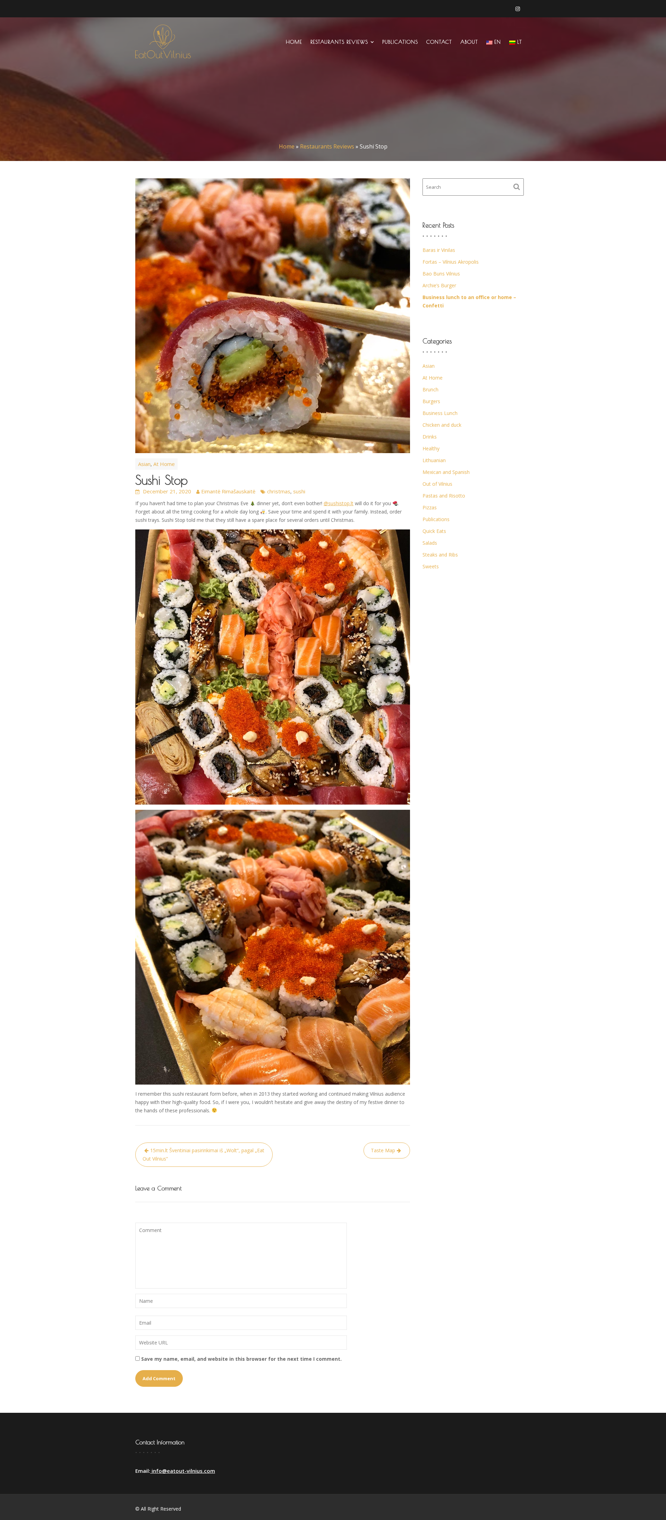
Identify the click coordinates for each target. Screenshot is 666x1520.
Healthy (430, 448)
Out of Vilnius (437, 484)
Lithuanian (434, 460)
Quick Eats (434, 531)
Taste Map (383, 1150)
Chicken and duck (441, 425)
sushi (299, 491)
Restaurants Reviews (339, 42)
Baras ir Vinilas (438, 250)
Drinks (429, 436)
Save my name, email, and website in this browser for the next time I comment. (241, 1359)
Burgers (431, 401)
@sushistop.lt (338, 503)
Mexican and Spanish (446, 472)
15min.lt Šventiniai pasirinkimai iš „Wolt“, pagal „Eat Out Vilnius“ (203, 1154)
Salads (429, 543)
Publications (400, 42)
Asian (144, 463)
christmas (278, 491)
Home (294, 42)
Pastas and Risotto (443, 495)
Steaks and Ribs (440, 554)
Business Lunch (440, 413)
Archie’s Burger (439, 285)
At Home (164, 463)
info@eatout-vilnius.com (182, 1470)
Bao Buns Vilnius (441, 273)
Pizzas (429, 507)
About (469, 42)
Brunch (430, 389)
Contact (439, 42)
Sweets (430, 566)
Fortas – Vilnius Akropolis (450, 261)
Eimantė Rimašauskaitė (228, 491)
